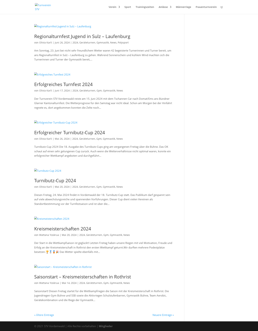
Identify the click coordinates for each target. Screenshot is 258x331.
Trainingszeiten (145, 7)
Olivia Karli (45, 42)
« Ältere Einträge (44, 315)
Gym (99, 90)
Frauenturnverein (206, 7)
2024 (75, 42)
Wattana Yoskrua (49, 235)
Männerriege (183, 7)
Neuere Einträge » (163, 315)
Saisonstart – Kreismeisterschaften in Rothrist (82, 277)
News (113, 42)
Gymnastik (103, 42)
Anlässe (163, 7)
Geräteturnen (87, 42)
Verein (112, 7)
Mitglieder (106, 326)
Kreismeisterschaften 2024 (62, 229)
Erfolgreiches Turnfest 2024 (63, 84)
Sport (127, 7)
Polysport (123, 42)
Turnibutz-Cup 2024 (55, 180)
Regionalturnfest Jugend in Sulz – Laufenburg (82, 36)
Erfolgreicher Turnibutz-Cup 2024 (69, 132)
